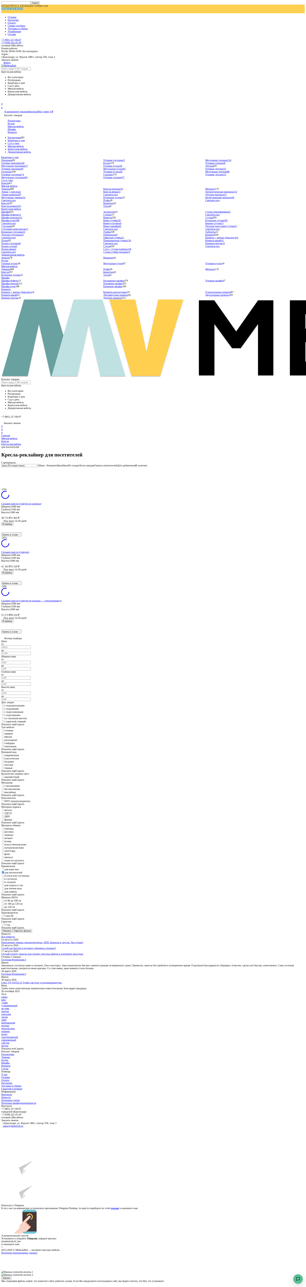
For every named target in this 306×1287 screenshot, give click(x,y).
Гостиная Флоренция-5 (13, 959)
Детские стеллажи (12, 234)
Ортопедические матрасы (221, 191)
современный (8, 1040)
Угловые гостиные (114, 160)
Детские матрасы (215, 194)
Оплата (12, 23)
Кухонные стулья (216, 220)
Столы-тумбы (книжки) (116, 252)
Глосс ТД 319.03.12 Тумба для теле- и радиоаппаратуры (31, 982)
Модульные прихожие (14, 166)
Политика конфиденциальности (18, 1103)
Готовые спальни (113, 177)
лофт (4, 1020)
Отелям (12, 34)
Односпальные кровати (218, 292)
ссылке (115, 1208)
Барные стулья (214, 223)
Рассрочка (13, 20)
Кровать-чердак (215, 243)
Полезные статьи (10, 1100)
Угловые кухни (112, 171)
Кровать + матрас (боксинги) (221, 237)
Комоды (107, 217)
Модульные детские (217, 171)
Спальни (108, 174)
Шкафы (12, 129)
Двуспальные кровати (217, 295)
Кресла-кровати (11, 206)
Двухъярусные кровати (115, 295)
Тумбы (107, 232)
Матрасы (210, 189)
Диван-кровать (11, 194)
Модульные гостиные (14, 177)
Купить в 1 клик (10, 535)
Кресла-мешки (111, 191)
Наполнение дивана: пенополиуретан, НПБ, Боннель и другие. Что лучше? (42, 942)
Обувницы (110, 234)
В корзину (7, 524)
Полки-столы (9, 246)
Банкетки (108, 203)
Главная (5, 435)
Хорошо (6, 1278)
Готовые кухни (112, 166)
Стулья (209, 217)
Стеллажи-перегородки (14, 229)
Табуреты (210, 232)
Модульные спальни (218, 160)
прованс (5, 1031)
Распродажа (14, 120)
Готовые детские (215, 168)
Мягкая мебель (16, 126)
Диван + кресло (11, 191)
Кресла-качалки (113, 189)
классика (6, 1014)
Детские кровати (112, 297)
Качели (5, 183)
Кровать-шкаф (214, 240)
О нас (4, 1074)
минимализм (8, 1022)
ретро (4, 1034)
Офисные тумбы (113, 237)
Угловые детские (215, 174)
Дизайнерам (14, 31)
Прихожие (7, 160)
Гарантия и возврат (11, 1088)
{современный (9, 1005)
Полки (4, 240)
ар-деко (5, 1008)
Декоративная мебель (19, 152)
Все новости (8, 936)
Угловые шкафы (214, 280)
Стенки (107, 214)
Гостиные (6, 171)
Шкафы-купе (10, 220)
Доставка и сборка (18, 28)
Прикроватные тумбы (117, 240)
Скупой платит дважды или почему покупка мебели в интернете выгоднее (42, 954)
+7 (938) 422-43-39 (11, 42)
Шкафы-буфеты (11, 214)
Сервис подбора (16, 25)
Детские (209, 166)
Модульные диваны (13, 197)
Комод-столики (112, 223)
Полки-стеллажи (11, 243)
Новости (6, 1097)
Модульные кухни (114, 168)
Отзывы (12, 17)
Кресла (5, 203)
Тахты (106, 206)
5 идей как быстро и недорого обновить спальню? (28, 948)
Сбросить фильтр (22, 931)
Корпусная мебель (17, 149)
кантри (5, 1011)
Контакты (6, 1094)
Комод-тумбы (112, 220)
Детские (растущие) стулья (221, 226)
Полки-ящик (8, 249)
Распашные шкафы (113, 280)
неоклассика (8, 1028)
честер (4, 1045)
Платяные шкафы (112, 283)
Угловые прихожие (12, 168)
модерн (5, 1025)
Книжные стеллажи (13, 232)
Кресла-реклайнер (11, 444)
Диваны (5, 189)
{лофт (4, 1002)
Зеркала (5, 257)
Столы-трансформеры (217, 211)
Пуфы (106, 200)
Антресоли (109, 211)
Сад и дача (13, 143)
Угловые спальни (215, 163)
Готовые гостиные (12, 174)
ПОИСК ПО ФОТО (12, 8)
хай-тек (5, 1042)
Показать (7, 931)
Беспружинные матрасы (219, 197)
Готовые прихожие (12, 163)
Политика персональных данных (19, 1252)
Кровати (12, 132)
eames (4, 997)
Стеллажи (6, 226)
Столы (106, 246)
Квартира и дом (16, 140)
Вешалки (108, 257)
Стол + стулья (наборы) (117, 249)
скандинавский (9, 1037)
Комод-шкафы (112, 226)
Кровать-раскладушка (115, 292)
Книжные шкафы (112, 286)
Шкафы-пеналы (11, 217)
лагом (4, 1017)
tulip (3, 999)
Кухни (11, 123)
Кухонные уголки (113, 197)
